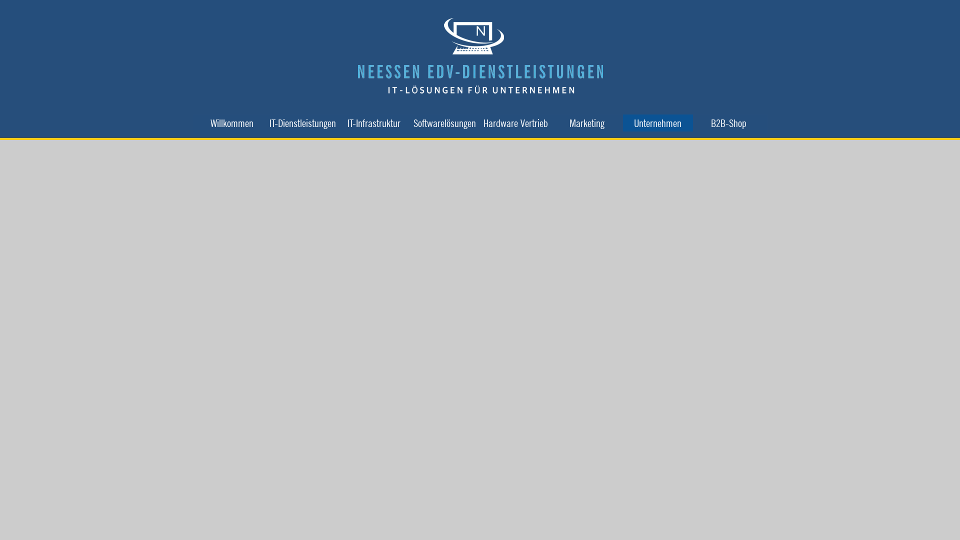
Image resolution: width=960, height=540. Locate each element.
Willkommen (232, 123)
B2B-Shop (728, 123)
